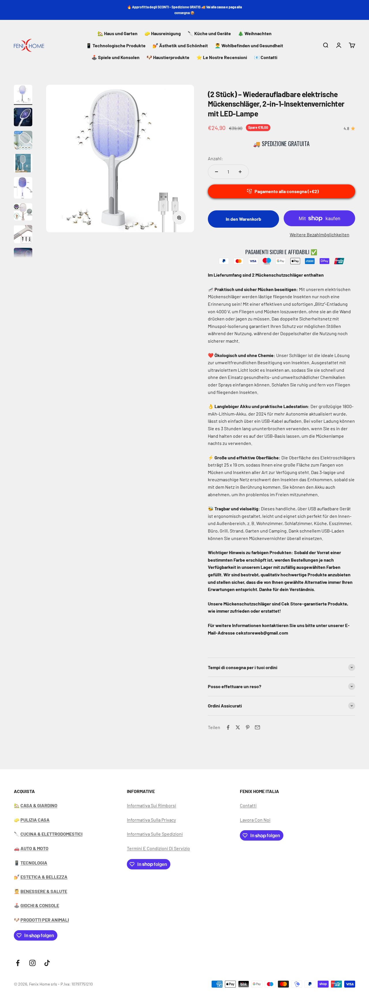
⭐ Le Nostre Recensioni (221, 57)
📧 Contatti (265, 57)
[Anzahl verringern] (216, 172)
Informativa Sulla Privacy (151, 819)
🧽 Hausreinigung (162, 33)
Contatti (248, 805)
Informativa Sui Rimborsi (151, 805)
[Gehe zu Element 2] (23, 118)
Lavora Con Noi (255, 819)
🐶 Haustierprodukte (167, 57)
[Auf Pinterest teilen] (248, 727)
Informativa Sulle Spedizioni (155, 834)
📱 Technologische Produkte (116, 45)
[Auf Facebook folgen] (18, 963)
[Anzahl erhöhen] (240, 172)
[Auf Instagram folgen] (32, 963)
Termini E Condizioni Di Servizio (158, 848)
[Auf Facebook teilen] (228, 727)
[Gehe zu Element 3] (23, 141)
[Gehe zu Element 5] (23, 188)
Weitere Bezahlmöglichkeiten (319, 234)
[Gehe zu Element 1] (23, 95)
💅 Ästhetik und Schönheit (180, 45)
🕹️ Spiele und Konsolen (115, 57)
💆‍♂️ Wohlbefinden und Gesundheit (249, 45)
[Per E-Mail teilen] (257, 727)
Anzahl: (215, 158)
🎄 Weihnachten (255, 33)
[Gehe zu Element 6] (23, 212)
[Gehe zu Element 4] (23, 164)
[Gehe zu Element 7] (23, 235)
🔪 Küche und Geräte (209, 33)
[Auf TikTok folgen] (47, 963)
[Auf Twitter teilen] (238, 727)
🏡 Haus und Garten (117, 33)
